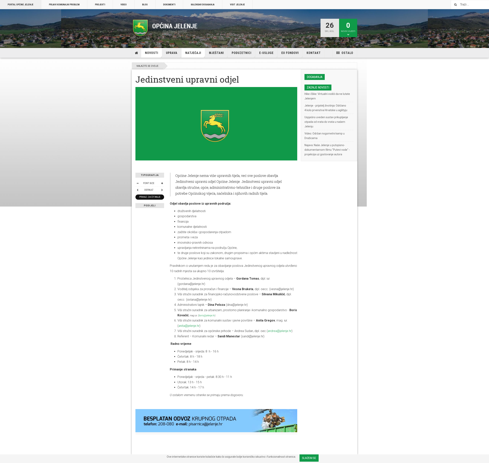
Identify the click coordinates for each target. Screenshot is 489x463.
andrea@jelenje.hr (279, 331)
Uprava (171, 53)
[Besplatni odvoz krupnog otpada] (216, 420)
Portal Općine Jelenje (20, 4)
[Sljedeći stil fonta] (162, 190)
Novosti (151, 53)
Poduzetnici (241, 53)
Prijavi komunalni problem (64, 4)
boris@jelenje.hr (207, 315)
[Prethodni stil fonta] (137, 190)
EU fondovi (290, 53)
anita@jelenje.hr (188, 326)
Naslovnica (136, 53)
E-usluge (266, 53)
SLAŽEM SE (309, 458)
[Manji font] (137, 183)
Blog (145, 4)
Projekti (100, 4)
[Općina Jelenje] (165, 28)
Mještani (216, 53)
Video (124, 4)
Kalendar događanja (203, 4)
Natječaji (193, 53)
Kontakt (314, 53)
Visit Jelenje (237, 4)
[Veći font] (162, 183)
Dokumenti (169, 4)
